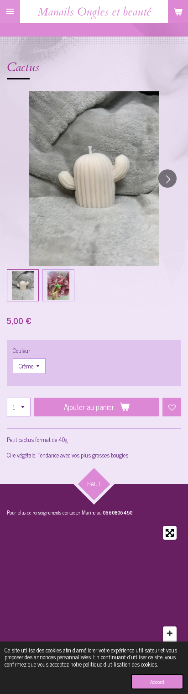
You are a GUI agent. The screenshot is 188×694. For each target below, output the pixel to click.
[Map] (94, 589)
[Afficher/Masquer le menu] (10, 11)
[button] (23, 285)
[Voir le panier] (178, 11)
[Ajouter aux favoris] (171, 407)
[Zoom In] (170, 633)
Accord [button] (157, 681)
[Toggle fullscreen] (170, 533)
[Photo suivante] (167, 178)
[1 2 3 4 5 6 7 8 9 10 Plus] (19, 407)
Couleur (21, 350)
